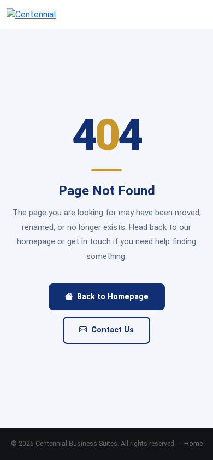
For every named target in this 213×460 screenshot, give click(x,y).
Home (193, 443)
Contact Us (112, 330)
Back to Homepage (113, 296)
